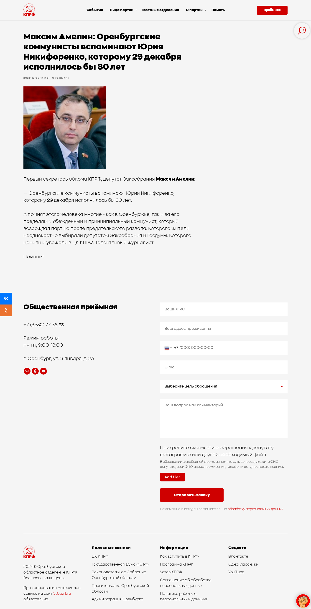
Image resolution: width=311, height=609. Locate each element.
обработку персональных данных (255, 509)
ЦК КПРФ (100, 556)
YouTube (236, 572)
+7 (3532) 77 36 (41, 325)
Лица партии (122, 10)
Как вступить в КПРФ (179, 556)
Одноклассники (243, 564)
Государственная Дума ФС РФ (120, 564)
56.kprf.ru (62, 593)
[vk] (27, 371)
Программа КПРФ (176, 564)
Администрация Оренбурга (117, 599)
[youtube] (43, 371)
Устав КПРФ (171, 572)
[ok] (35, 371)
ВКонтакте (238, 556)
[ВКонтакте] (6, 298)
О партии (194, 10)
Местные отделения (160, 10)
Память (218, 10)
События (95, 10)
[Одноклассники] (6, 310)
